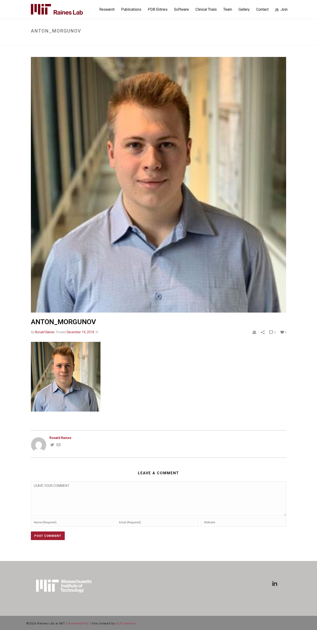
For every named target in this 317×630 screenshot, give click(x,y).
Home (221, 41)
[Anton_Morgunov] (158, 185)
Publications (131, 9)
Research (107, 9)
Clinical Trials (206, 9)
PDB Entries (158, 9)
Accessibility (78, 623)
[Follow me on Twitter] (52, 445)
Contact (262, 9)
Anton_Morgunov (240, 41)
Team (227, 9)
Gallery (244, 9)
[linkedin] (275, 584)
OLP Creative (126, 623)
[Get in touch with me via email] (58, 445)
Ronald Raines (45, 332)
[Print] (254, 332)
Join (284, 9)
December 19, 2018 (80, 332)
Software (181, 9)
